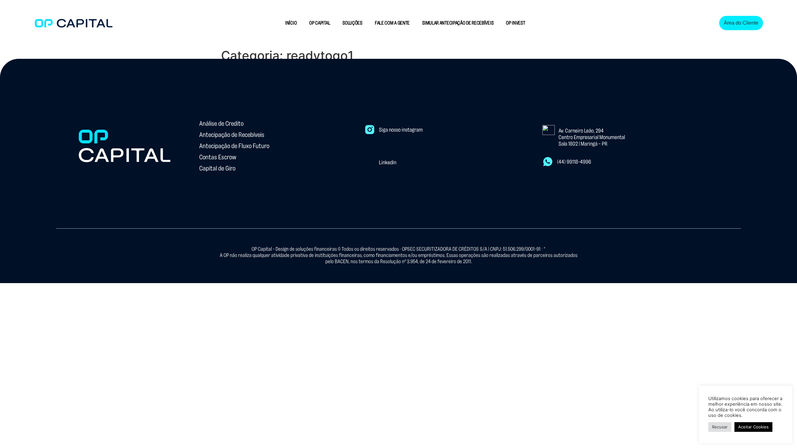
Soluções (352, 23)
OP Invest (515, 23)
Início (291, 23)
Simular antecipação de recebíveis (457, 23)
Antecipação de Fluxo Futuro (234, 145)
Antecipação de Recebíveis (231, 134)
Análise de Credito (221, 123)
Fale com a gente (392, 23)
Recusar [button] (720, 426)
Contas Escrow (217, 157)
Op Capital (319, 23)
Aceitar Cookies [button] (753, 426)
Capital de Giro (217, 168)
